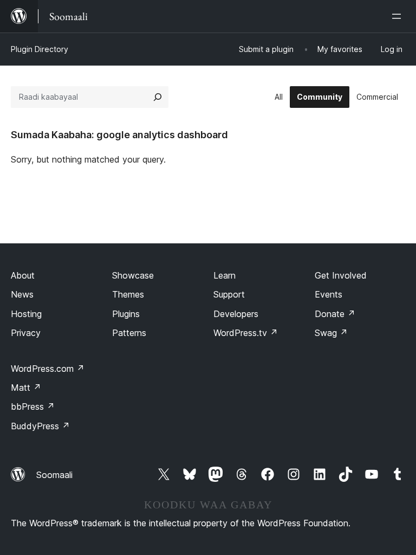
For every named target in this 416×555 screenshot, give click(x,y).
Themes (128, 294)
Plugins (126, 313)
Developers (235, 313)
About (23, 275)
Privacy (26, 332)
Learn (224, 275)
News (22, 294)
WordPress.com (47, 368)
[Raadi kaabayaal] (157, 97)
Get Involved (341, 275)
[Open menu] (398, 16)
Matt (26, 387)
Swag (331, 332)
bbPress (33, 406)
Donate (335, 313)
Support (229, 294)
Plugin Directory (39, 49)
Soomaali (54, 474)
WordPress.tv (245, 332)
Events (328, 294)
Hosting (26, 313)
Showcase (133, 275)
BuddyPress (40, 426)
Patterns (129, 332)
